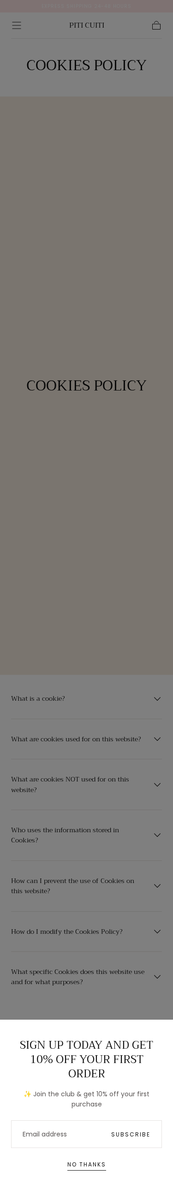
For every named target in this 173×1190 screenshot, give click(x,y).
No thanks (86, 1164)
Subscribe (130, 1134)
